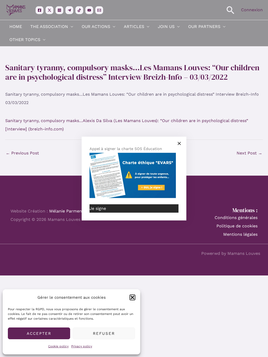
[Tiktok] (79, 10)
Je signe (98, 208)
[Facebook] (39, 10)
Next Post (249, 153)
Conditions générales (236, 217)
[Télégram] (69, 10)
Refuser (104, 333)
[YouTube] (89, 10)
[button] (132, 297)
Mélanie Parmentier (69, 211)
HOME (15, 26)
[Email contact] (99, 10)
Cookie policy (58, 346)
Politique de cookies (237, 225)
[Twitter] (49, 10)
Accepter (39, 333)
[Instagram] (59, 10)
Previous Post (22, 153)
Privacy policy (81, 346)
